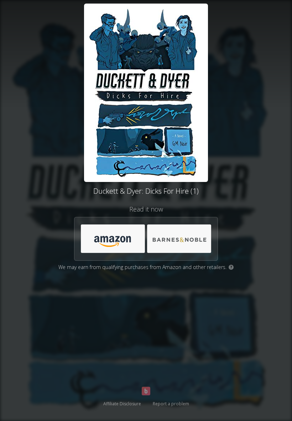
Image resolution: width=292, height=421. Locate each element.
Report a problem (171, 404)
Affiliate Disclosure (122, 404)
